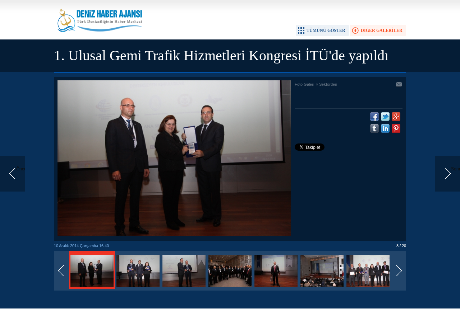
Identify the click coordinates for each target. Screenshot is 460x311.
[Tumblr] (374, 128)
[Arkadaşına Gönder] (399, 85)
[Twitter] (385, 116)
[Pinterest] (396, 128)
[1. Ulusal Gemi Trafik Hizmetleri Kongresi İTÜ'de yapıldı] (92, 287)
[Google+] (396, 116)
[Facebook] (374, 116)
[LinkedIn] (385, 128)
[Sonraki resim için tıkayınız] (174, 234)
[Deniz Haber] (99, 36)
